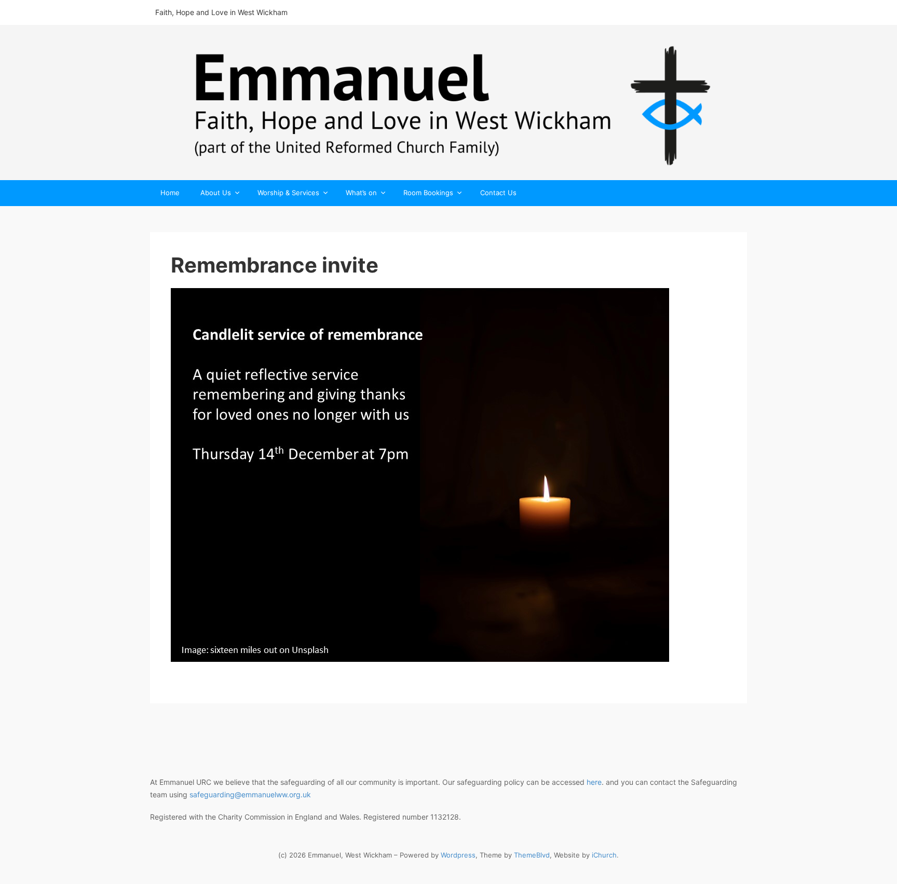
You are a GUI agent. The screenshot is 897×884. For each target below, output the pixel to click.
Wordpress (458, 855)
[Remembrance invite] (448, 475)
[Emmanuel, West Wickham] (448, 102)
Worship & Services (288, 193)
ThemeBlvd (532, 855)
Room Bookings (428, 193)
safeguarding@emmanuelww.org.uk (250, 794)
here (594, 782)
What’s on (361, 193)
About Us (215, 193)
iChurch (604, 855)
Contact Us (498, 192)
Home (170, 192)
